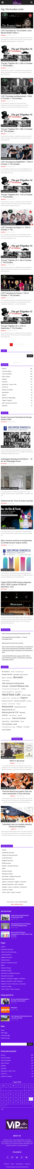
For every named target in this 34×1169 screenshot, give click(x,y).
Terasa (22, 721)
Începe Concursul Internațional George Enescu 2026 (16, 633)
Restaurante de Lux (8, 710)
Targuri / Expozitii (7, 400)
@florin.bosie (17, 904)
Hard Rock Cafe (11, 694)
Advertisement (19, 1164)
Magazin (24, 698)
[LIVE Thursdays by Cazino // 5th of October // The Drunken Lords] (17, 283)
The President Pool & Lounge (8, 727)
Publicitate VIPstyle (7, 874)
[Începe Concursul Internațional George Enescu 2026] (17, 436)
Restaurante (5, 392)
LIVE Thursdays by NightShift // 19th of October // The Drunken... (17, 163)
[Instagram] (12, 1157)
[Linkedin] (17, 1157)
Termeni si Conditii (7, 890)
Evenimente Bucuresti (8, 852)
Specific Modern (8, 757)
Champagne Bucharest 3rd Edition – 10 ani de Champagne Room (16, 460)
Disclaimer (6, 1164)
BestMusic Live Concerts (21, 674)
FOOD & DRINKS (7, 374)
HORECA (4, 379)
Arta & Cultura (6, 376)
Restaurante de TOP (10, 712)
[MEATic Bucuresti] (17, 751)
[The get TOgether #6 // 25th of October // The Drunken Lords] (17, 53)
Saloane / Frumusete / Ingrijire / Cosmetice (14, 882)
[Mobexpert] (5, 1010)
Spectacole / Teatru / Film (9, 384)
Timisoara (19, 727)
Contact (4, 850)
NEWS (3, 868)
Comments (5, 1035)
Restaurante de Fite (20, 707)
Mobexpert (14, 1007)
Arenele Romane (20, 671)
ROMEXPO (5, 715)
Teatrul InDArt (5, 721)
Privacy (12, 1164)
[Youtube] (26, 1157)
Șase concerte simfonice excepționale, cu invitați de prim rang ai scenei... (16, 541)
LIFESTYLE (5, 387)
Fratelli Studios (18, 691)
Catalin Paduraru (6, 680)
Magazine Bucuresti (7, 860)
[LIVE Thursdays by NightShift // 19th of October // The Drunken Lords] (17, 152)
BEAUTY (4, 395)
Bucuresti (18, 677)
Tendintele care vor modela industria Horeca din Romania (17, 825)
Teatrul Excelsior (19, 718)
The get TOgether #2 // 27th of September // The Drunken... (13, 327)
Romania (22, 712)
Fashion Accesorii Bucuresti (9, 855)
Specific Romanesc (6, 718)
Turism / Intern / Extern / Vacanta (11, 892)
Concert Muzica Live (19, 686)
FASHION (4, 382)
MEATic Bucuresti (17, 761)
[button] (31, 2)
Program (18, 703)
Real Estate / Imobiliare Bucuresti (11, 876)
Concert (5, 686)
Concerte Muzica (8, 27)
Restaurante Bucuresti (8, 879)
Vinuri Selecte (6, 730)
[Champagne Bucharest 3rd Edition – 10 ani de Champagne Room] (17, 478)
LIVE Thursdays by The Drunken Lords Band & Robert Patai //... (16, 32)
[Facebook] (7, 1157)
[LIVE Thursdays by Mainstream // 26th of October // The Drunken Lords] (17, 86)
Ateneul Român (7, 674)
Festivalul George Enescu (8, 691)
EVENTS (4, 368)
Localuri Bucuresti (7, 858)
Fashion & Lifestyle (7, 390)
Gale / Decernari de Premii (9, 403)
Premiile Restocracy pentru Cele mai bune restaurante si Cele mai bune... (17, 792)
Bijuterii (4, 677)
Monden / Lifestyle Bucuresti (10, 866)
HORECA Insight (26, 695)
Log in (2, 1030)
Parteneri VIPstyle (7, 871)
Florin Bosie (4, 421)
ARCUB (12, 671)
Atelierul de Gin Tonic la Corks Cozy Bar (17, 501)
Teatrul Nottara (14, 721)
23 (31, 1099)
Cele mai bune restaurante (13, 683)
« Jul (2, 1109)
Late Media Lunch (15, 698)
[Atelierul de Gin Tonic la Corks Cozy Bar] (17, 517)
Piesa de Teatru (11, 703)
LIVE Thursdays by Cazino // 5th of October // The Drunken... (15, 294)
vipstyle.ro (3, 35)
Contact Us (27, 1164)
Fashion (23, 689)
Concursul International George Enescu (11, 689)
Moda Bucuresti (6, 863)
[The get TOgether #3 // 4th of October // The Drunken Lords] (17, 250)
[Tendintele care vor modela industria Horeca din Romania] (17, 814)
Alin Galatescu (6, 671)
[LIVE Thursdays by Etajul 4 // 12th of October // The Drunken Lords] (17, 217)
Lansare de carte (6, 698)
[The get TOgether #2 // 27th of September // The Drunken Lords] (17, 316)
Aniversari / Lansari (9, 488)
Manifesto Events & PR (7, 701)
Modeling (29, 701)
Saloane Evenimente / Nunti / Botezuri (13, 884)
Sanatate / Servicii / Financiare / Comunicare (14, 887)
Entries (4, 1033)
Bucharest (9, 677)
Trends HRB (26, 727)
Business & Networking (8, 398)
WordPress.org (5, 1038)
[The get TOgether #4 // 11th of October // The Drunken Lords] (17, 184)
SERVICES (4, 405)
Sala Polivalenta (13, 715)
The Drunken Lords (9, 724)
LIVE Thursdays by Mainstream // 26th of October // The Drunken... (16, 97)
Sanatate (20, 715)
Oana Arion (4, 703)
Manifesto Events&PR (20, 701)
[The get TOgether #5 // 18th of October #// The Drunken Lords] (17, 119)
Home (2, 6)
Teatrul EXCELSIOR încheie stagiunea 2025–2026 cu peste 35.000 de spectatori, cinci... (16, 584)
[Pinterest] (21, 1157)
